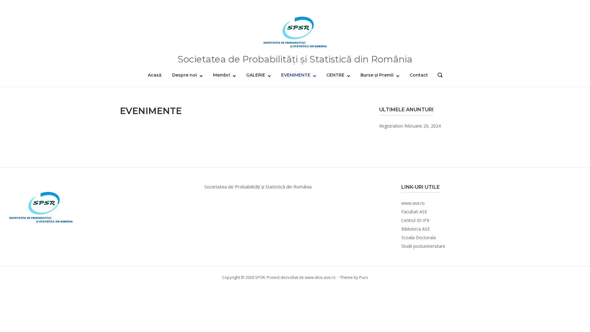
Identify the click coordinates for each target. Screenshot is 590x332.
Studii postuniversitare (423, 246)
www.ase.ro (413, 203)
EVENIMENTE (295, 75)
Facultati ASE (414, 212)
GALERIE (255, 75)
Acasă (155, 75)
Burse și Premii (377, 75)
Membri (221, 75)
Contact (419, 75)
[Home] (295, 30)
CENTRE (335, 75)
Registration (391, 126)
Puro (363, 277)
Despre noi (184, 75)
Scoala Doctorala (418, 237)
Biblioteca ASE (415, 229)
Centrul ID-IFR (415, 220)
